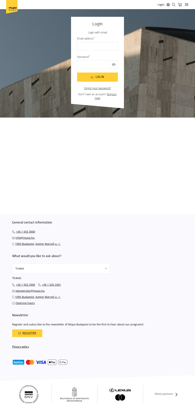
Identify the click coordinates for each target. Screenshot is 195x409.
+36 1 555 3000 (25, 231)
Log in (100, 77)
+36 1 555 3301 (51, 284)
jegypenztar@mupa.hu (30, 291)
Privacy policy (20, 347)
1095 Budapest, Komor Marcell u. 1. (38, 244)
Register (29, 333)
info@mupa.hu (25, 238)
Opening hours (25, 303)
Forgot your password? (97, 88)
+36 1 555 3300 (25, 284)
